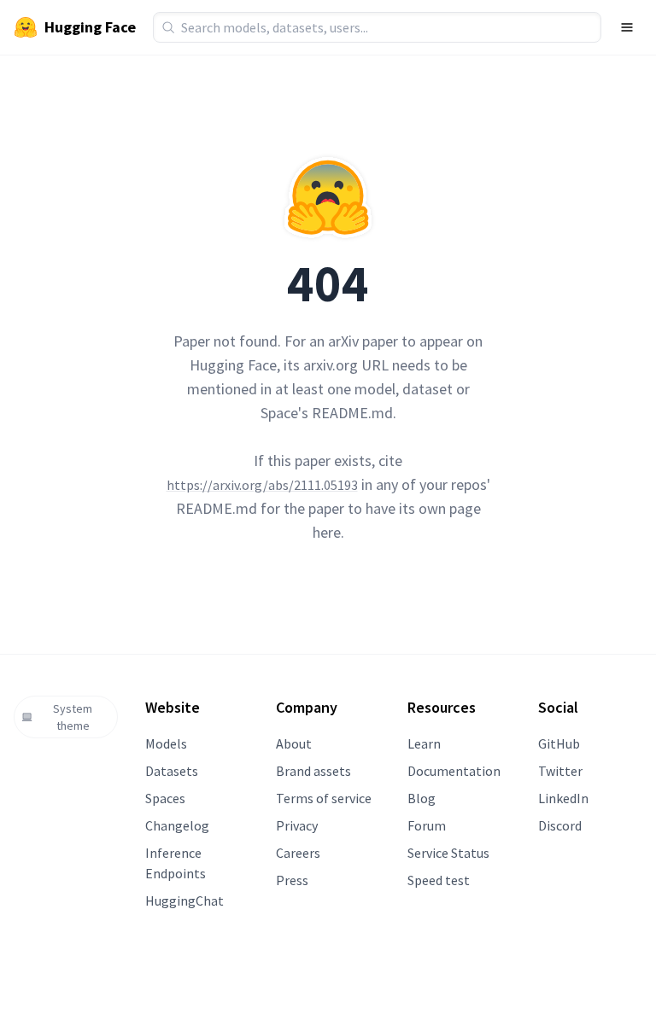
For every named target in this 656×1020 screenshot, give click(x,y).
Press (292, 880)
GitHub (559, 743)
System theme (72, 717)
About (294, 743)
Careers (298, 852)
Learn (424, 743)
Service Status (448, 852)
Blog (421, 798)
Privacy (297, 825)
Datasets (171, 770)
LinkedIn (563, 798)
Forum (426, 825)
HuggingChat (184, 900)
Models (166, 743)
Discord (560, 825)
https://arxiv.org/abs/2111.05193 (262, 484)
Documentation (454, 770)
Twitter (560, 770)
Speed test (438, 880)
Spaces (165, 798)
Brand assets (313, 770)
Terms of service (324, 798)
